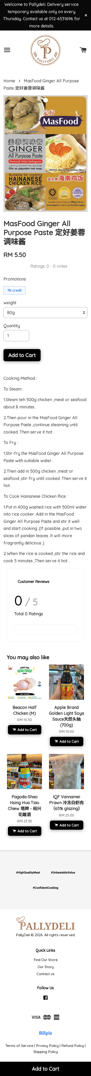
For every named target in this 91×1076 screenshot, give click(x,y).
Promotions (15, 279)
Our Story (46, 967)
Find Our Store (46, 960)
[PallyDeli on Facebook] (45, 999)
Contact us (46, 974)
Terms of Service (19, 1045)
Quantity (12, 325)
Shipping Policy (45, 1051)
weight (10, 302)
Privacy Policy (47, 1045)
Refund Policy (72, 1045)
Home (9, 81)
